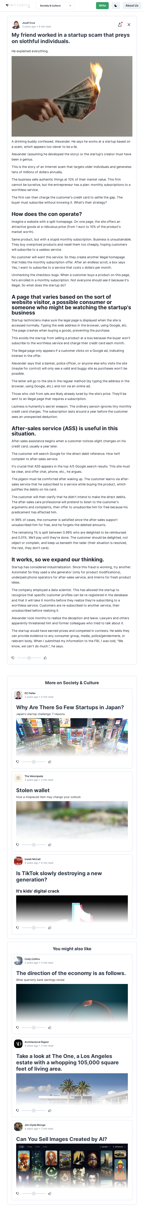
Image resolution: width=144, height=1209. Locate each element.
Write (102, 5)
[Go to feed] (128, 24)
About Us (132, 5)
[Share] (119, 24)
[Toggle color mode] (116, 5)
